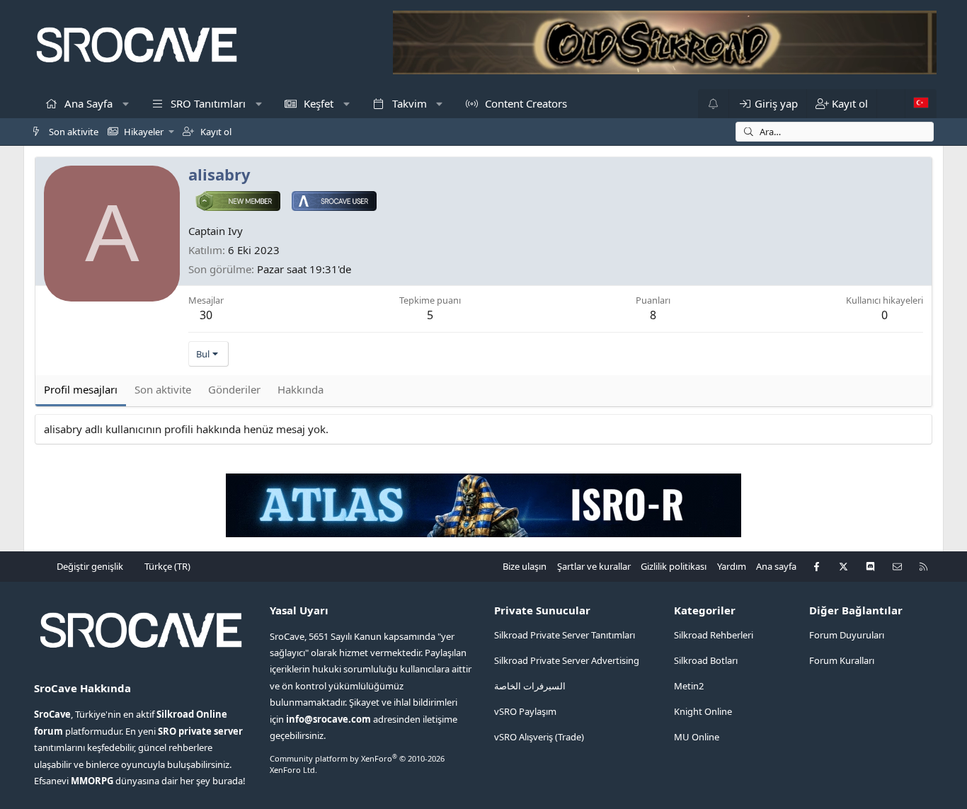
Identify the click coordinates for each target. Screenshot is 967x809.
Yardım (731, 566)
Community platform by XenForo (357, 763)
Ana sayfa (776, 566)
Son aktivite (72, 131)
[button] (126, 103)
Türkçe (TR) (166, 566)
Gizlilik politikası (673, 566)
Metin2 (689, 685)
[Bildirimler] (713, 103)
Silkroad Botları (706, 660)
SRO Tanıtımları (207, 103)
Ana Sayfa (87, 103)
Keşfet (317, 103)
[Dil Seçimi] (921, 103)
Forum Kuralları (841, 660)
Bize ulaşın (525, 566)
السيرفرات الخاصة (530, 685)
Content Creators (524, 103)
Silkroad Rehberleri (713, 635)
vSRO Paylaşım (525, 711)
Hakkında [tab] (300, 389)
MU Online (696, 736)
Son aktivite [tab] (163, 389)
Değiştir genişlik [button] (90, 566)
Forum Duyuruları (846, 635)
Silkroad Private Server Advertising (566, 660)
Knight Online (703, 711)
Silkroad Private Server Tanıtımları (564, 635)
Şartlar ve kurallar (594, 566)
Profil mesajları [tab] (81, 389)
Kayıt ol (214, 131)
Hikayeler (143, 131)
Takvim (408, 103)
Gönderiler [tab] (234, 389)
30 (206, 315)
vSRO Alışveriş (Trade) (539, 736)
